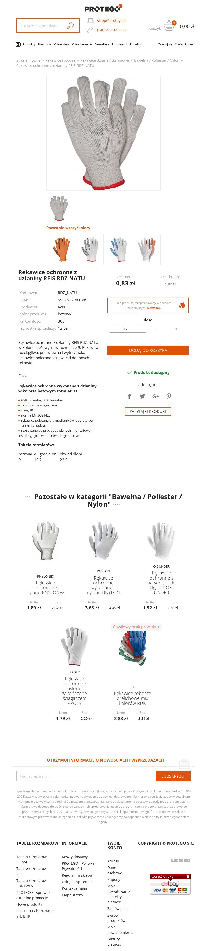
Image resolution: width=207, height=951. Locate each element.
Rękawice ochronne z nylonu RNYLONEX (46, 588)
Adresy (113, 861)
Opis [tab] (22, 375)
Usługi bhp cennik (77, 881)
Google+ (155, 396)
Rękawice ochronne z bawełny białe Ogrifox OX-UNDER (161, 582)
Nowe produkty (29, 904)
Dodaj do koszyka (148, 350)
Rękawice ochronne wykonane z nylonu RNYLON (103, 585)
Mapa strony (72, 895)
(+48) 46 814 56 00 (112, 30)
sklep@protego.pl (112, 20)
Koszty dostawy (75, 856)
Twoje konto (114, 845)
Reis (61, 306)
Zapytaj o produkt (148, 411)
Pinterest (169, 396)
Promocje (44, 44)
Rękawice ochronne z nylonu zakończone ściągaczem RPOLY (74, 691)
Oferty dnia (61, 44)
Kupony (113, 879)
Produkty (29, 44)
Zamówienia (117, 908)
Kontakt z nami (74, 888)
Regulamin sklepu (77, 875)
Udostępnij (129, 396)
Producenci (119, 44)
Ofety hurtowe (82, 44)
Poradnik (136, 44)
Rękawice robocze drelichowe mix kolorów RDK (132, 698)
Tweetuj (142, 396)
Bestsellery (102, 44)
